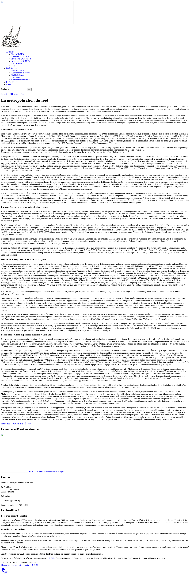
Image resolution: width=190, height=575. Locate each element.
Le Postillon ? (11, 82)
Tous (13, 66)
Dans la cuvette (17, 70)
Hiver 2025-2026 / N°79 (21, 59)
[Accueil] (37, 24)
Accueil (4, 94)
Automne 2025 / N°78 (20, 61)
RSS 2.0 (35, 565)
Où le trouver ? (12, 68)
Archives (10, 52)
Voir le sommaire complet (53, 472)
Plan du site (5, 565)
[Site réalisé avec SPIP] (5, 573)
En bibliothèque (17, 75)
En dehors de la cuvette (20, 73)
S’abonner (15, 77)
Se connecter (17, 565)
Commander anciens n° (20, 80)
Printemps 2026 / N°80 (20, 56)
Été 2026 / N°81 (18, 54)
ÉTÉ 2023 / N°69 (17, 94)
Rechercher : (6, 89)
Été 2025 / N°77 (18, 63)
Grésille (51, 558)
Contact (9, 84)
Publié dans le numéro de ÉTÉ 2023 (16, 424)
